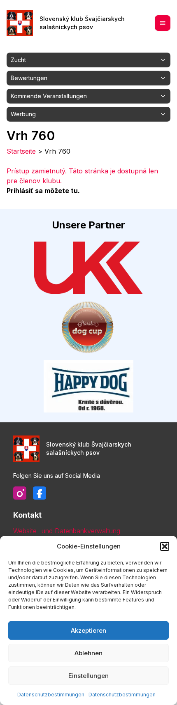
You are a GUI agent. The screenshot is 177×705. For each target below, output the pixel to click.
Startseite (21, 151)
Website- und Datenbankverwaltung (66, 531)
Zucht (18, 59)
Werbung (23, 114)
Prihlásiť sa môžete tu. (43, 191)
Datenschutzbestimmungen (50, 694)
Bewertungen (29, 77)
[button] (165, 546)
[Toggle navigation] (162, 23)
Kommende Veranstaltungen (49, 95)
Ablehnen (88, 653)
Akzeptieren (88, 630)
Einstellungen (88, 676)
